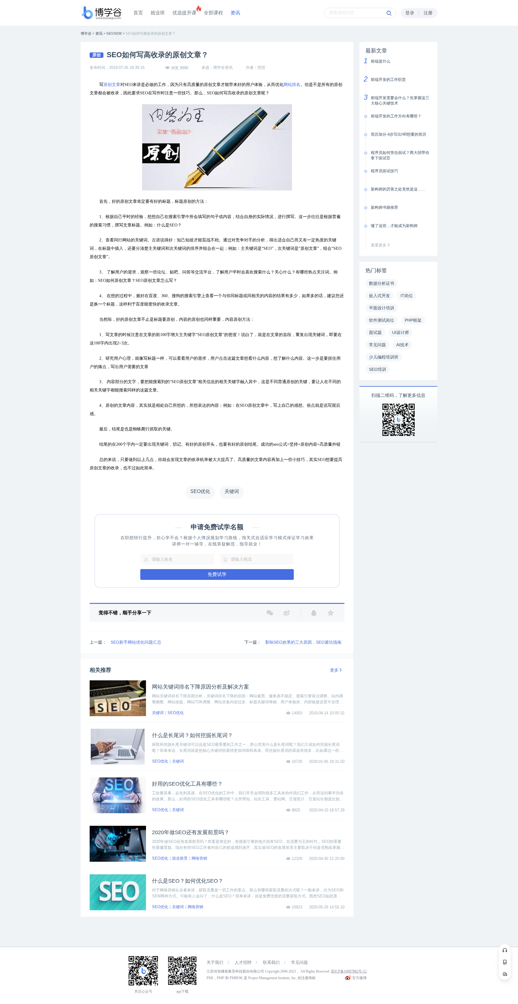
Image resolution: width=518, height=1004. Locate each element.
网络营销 (199, 858)
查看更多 (379, 245)
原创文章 (111, 84)
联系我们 (271, 962)
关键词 (158, 712)
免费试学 (217, 574)
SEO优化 (176, 712)
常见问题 (299, 962)
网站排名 (292, 84)
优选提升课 (184, 12)
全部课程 (213, 12)
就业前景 (180, 858)
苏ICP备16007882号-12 (349, 971)
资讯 (235, 12)
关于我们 (215, 962)
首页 (138, 12)
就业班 (157, 12)
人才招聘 (243, 962)
